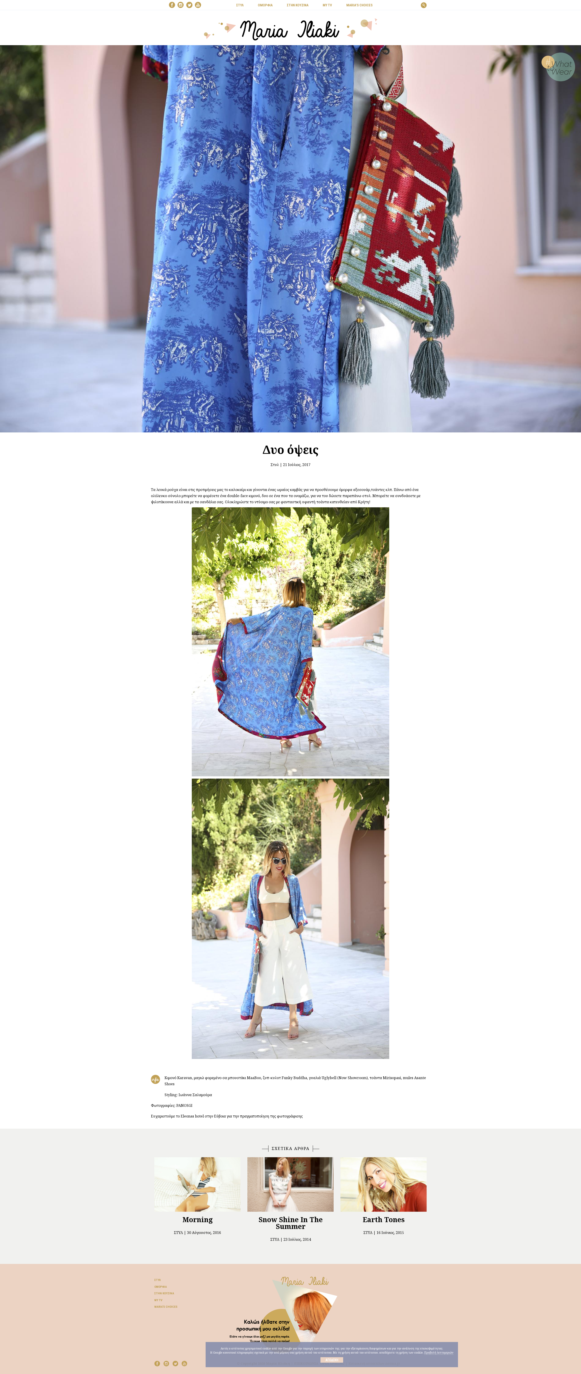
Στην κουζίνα (164, 1293)
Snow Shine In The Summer (290, 1223)
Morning (197, 1219)
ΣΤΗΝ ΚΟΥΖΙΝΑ (297, 5)
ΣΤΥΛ (240, 5)
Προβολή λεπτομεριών (438, 1352)
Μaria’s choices (359, 5)
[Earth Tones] (383, 1184)
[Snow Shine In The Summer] (290, 1184)
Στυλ (275, 464)
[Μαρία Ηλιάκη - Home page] (290, 28)
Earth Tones (384, 1219)
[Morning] (197, 1184)
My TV (158, 1300)
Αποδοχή (331, 1360)
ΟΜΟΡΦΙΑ (265, 5)
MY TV (327, 5)
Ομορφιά (160, 1286)
